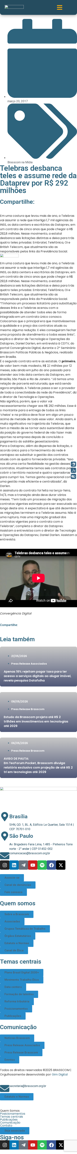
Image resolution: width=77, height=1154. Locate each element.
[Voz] (73, 470)
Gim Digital (60, 1074)
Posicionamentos (12, 1113)
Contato (6, 1125)
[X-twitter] (60, 865)
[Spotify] (42, 865)
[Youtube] (32, 865)
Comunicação (10, 1122)
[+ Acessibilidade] (73, 476)
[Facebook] (51, 865)
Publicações (9, 1119)
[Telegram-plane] (23, 865)
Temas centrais (11, 1116)
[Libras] (73, 464)
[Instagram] (4, 865)
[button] (38, 1110)
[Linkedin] (14, 865)
